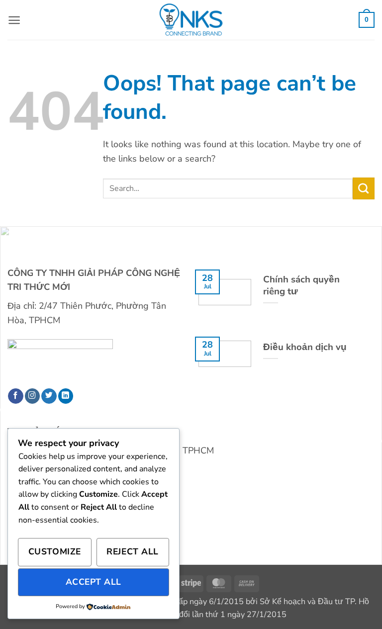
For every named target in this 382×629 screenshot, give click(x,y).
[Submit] (364, 188)
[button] (14, 20)
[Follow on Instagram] (32, 396)
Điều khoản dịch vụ (305, 347)
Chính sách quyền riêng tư (301, 285)
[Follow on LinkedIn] (66, 396)
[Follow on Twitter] (49, 396)
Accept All (93, 582)
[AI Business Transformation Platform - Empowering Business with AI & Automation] (191, 20)
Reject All (132, 551)
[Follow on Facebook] (15, 396)
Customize (54, 551)
